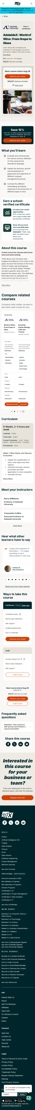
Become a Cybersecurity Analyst (14, 968)
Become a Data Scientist (10, 971)
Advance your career (17, 76)
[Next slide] (29, 579)
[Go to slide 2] (17, 411)
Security (5, 1043)
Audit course (19, 85)
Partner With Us (8, 997)
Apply (22, 1094)
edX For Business (9, 1004)
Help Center (6, 1040)
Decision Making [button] (9, 357)
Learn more (19, 12)
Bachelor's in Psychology (11, 919)
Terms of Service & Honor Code (14, 1059)
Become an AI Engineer (10, 978)
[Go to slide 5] (22, 579)
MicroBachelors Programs (11, 885)
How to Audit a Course (10, 962)
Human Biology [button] (23, 369)
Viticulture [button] (7, 360)
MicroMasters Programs (11, 881)
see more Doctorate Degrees (12, 947)
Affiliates (5, 1008)
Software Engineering (9, 858)
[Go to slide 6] (26, 579)
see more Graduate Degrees (12, 945)
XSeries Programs (8, 888)
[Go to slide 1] (14, 411)
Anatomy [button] (21, 357)
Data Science (6, 855)
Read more (8, 350)
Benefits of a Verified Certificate (13, 956)
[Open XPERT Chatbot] (28, 1097)
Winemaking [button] (8, 363)
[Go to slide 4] (19, 579)
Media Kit (5, 1047)
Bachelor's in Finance (10, 922)
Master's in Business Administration (15, 928)
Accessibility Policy (9, 1069)
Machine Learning (8, 865)
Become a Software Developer (13, 975)
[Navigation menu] (3, 3)
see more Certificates (9, 905)
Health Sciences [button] (23, 366)
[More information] (24, 136)
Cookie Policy (7, 1065)
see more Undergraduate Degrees (14, 942)
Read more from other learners (17, 586)
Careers (5, 1018)
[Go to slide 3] (20, 411)
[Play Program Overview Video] (17, 102)
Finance (4, 849)
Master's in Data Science (11, 938)
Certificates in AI (8, 891)
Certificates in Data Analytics (12, 897)
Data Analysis (7, 846)
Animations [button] (22, 360)
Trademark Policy (9, 1072)
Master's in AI (7, 935)
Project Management (9, 861)
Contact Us (6, 1036)
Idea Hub (5, 1033)
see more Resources (9, 982)
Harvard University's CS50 (11, 878)
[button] (4, 822)
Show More (6, 55)
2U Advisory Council (10, 1014)
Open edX (6, 1011)
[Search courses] (31, 4)
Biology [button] (21, 363)
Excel (4, 852)
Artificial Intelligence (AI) (11, 840)
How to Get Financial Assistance (13, 959)
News (4, 1021)
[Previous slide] (5, 579)
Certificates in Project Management (14, 894)
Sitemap (5, 1079)
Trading (4, 843)
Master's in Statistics (9, 931)
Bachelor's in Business (10, 925)
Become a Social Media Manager (14, 965)
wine (6, 16)
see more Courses (8, 869)
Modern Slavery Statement (12, 1076)
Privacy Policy (7, 1062)
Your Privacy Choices (10, 1082)
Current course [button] (8, 315)
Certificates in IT (8, 900)
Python (4, 837)
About (4, 1001)
